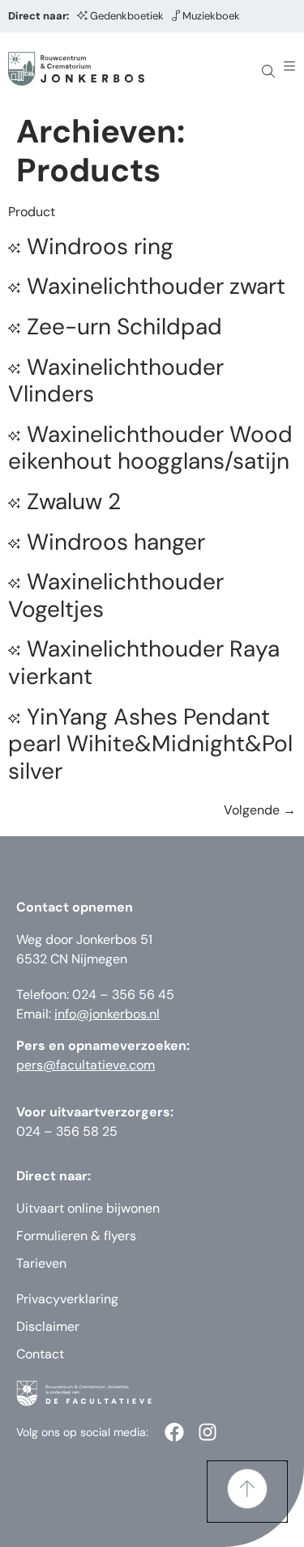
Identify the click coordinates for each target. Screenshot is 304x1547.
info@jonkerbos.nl (107, 1013)
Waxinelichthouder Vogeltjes (116, 595)
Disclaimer (47, 1326)
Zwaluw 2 (74, 501)
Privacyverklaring (67, 1298)
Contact (40, 1353)
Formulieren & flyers (76, 1235)
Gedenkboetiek (127, 16)
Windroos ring (100, 246)
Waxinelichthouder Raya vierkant (144, 662)
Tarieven (41, 1263)
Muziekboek (211, 16)
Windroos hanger (116, 542)
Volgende (260, 809)
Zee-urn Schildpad (124, 327)
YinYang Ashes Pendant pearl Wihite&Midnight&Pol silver (150, 744)
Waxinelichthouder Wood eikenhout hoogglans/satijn (150, 448)
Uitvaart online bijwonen (88, 1208)
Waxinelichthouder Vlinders (116, 381)
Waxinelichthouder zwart (156, 286)
